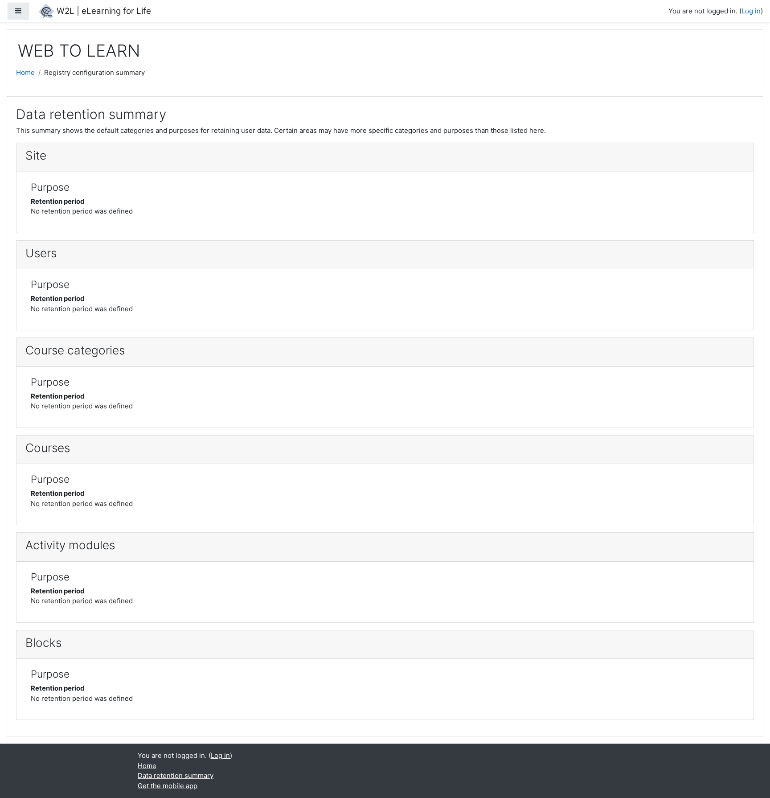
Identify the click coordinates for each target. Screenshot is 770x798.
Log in (751, 11)
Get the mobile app (167, 786)
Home (25, 72)
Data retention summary (175, 775)
